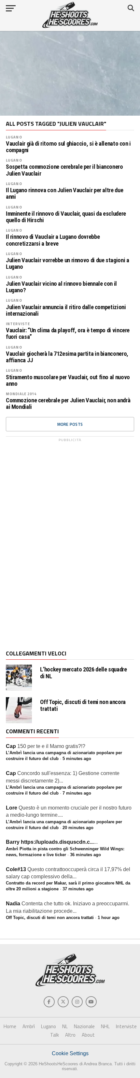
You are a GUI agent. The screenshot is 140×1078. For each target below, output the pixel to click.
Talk (54, 1035)
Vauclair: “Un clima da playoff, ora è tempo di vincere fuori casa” (68, 333)
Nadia (13, 903)
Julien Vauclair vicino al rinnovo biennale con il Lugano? (61, 287)
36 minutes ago (85, 854)
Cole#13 (16, 869)
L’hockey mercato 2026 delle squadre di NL (83, 672)
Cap (11, 746)
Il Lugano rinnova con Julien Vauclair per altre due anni (64, 193)
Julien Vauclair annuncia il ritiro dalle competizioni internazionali (66, 310)
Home (10, 1026)
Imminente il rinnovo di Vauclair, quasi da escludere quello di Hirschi (66, 216)
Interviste (18, 323)
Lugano (14, 137)
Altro (70, 1035)
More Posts (70, 424)
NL (65, 1026)
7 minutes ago (77, 793)
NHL (105, 1026)
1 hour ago (108, 917)
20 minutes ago (78, 827)
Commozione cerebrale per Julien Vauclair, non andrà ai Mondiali (68, 403)
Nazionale (84, 1026)
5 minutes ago (77, 758)
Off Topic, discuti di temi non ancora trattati (82, 705)
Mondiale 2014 (21, 393)
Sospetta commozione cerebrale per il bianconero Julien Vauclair (64, 170)
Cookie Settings (70, 1053)
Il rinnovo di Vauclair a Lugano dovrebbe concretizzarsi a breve (53, 240)
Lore (11, 808)
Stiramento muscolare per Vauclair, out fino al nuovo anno (68, 380)
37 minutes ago (78, 888)
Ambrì (28, 1026)
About (88, 1035)
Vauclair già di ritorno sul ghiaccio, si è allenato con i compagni (68, 146)
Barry (13, 842)
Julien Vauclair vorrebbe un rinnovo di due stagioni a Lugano (67, 263)
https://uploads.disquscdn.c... (57, 842)
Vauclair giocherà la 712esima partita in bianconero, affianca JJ (67, 357)
